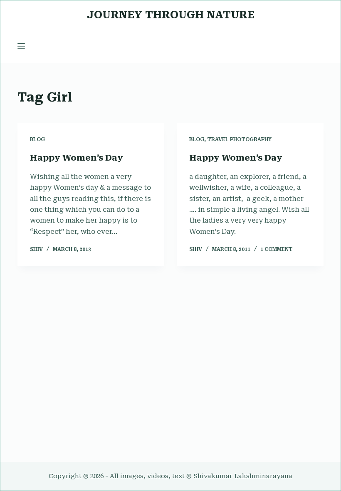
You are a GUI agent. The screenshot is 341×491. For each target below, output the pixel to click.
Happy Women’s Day (76, 158)
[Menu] (21, 46)
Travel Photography (239, 139)
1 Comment (276, 249)
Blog (37, 139)
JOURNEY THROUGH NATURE (171, 15)
